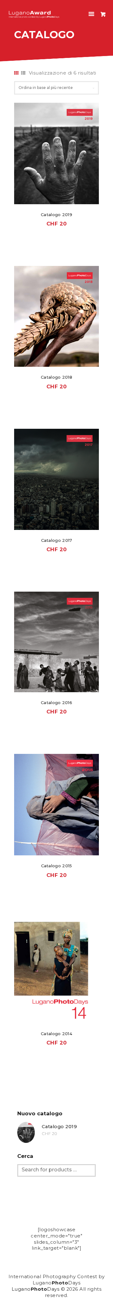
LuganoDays (36, 1289)
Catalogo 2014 (56, 1033)
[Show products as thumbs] (16, 73)
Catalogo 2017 (56, 540)
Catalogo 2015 (56, 865)
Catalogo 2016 (56, 702)
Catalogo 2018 (56, 377)
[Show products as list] (23, 73)
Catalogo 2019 (56, 214)
